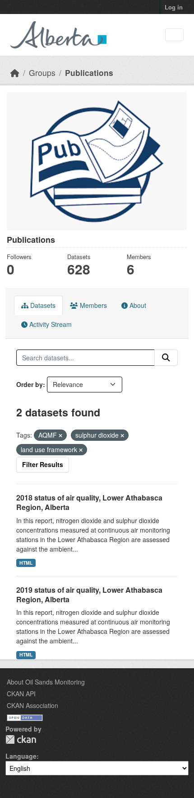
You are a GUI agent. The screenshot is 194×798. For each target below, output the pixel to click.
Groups (42, 72)
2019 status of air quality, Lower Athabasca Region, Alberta (89, 594)
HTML (25, 562)
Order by (29, 384)
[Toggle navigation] (174, 35)
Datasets (41, 305)
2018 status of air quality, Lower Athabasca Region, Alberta (89, 502)
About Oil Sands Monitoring (46, 681)
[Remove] (60, 435)
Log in (174, 7)
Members (92, 305)
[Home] (14, 72)
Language (21, 755)
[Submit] (166, 357)
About (137, 305)
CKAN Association (32, 705)
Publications (89, 72)
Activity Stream (50, 324)
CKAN (20, 739)
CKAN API (21, 693)
